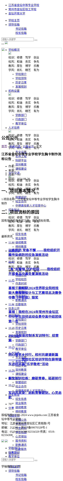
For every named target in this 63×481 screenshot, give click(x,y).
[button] (14, 308)
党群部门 (21, 340)
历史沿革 (21, 328)
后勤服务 (21, 304)
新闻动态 (14, 146)
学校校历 (21, 279)
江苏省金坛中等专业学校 (23, 5)
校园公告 (21, 419)
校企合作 (21, 201)
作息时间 (21, 283)
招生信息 (21, 234)
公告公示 (28, 146)
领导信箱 (14, 24)
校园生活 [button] (14, 415)
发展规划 (21, 332)
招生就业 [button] (14, 394)
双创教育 (21, 164)
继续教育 (21, 242)
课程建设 (21, 168)
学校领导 (21, 323)
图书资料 (21, 440)
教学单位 (21, 348)
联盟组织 (21, 197)
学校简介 (21, 319)
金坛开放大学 (16, 13)
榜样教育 (21, 246)
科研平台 (21, 160)
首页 (4, 146)
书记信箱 (21, 28)
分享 (11, 408)
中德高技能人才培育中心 (30, 205)
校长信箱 (21, 32)
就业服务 (21, 238)
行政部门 (21, 344)
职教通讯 (21, 300)
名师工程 (21, 156)
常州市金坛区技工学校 (22, 9)
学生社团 (21, 432)
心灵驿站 (21, 436)
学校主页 (14, 20)
